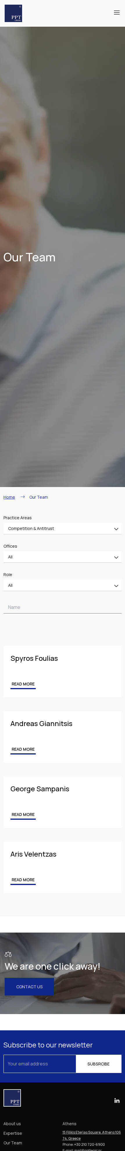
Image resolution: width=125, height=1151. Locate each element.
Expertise (12, 1133)
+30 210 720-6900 (89, 1144)
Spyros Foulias (34, 658)
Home (9, 497)
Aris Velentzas (33, 854)
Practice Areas (17, 517)
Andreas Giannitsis (41, 723)
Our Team (12, 1142)
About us (12, 1123)
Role (7, 574)
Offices (10, 546)
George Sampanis (39, 788)
